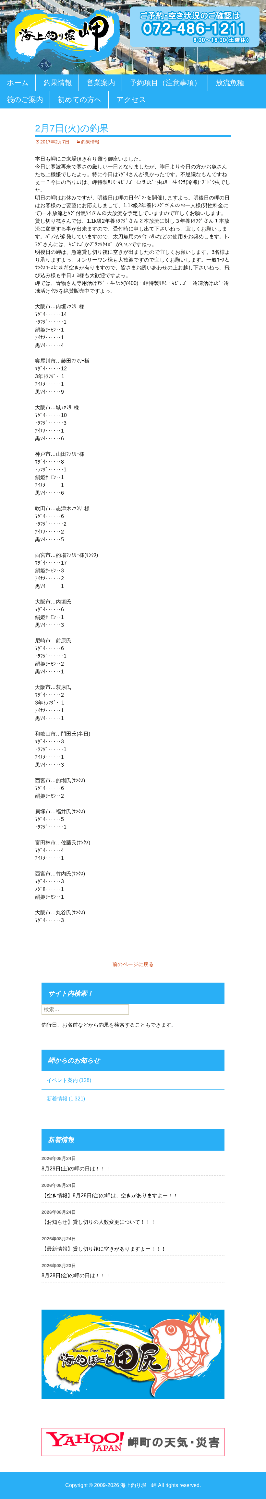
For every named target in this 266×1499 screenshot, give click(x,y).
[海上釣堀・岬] (63, 34)
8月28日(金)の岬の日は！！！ (76, 1275)
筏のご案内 (25, 100)
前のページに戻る (133, 964)
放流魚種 (230, 83)
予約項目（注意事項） (165, 83)
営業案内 (101, 83)
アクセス (131, 100)
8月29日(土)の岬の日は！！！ (76, 1168)
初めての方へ (80, 100)
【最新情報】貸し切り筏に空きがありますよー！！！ (104, 1249)
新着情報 (57, 1098)
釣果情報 (57, 83)
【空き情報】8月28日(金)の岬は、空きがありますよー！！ (110, 1195)
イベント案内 (62, 1080)
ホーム (18, 83)
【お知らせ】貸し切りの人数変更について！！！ (99, 1222)
